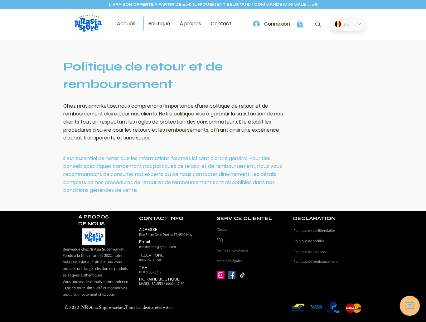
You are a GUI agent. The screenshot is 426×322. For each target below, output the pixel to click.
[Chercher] (318, 24)
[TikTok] (242, 275)
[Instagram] (221, 275)
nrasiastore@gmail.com (157, 246)
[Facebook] (231, 275)
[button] (300, 23)
